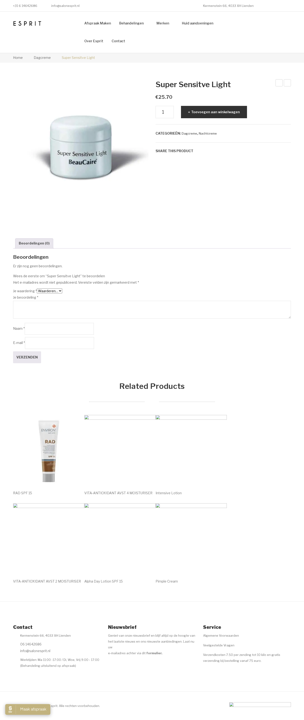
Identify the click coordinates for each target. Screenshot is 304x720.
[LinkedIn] (227, 151)
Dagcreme (42, 58)
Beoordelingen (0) (34, 243)
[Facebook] (199, 151)
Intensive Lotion (169, 493)
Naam (19, 328)
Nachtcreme (208, 133)
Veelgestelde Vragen (218, 645)
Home (18, 58)
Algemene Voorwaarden (221, 635)
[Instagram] (120, 665)
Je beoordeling (25, 297)
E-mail (19, 343)
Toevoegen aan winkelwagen (215, 112)
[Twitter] (206, 151)
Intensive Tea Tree (279, 83)
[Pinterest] (213, 151)
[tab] (34, 243)
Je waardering (25, 291)
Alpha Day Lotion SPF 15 (103, 581)
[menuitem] (97, 23)
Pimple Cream (167, 581)
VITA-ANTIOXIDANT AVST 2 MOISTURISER (47, 581)
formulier (154, 653)
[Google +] (220, 151)
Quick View (74, 476)
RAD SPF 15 (22, 493)
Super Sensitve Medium (287, 83)
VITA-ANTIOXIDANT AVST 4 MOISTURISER (118, 493)
